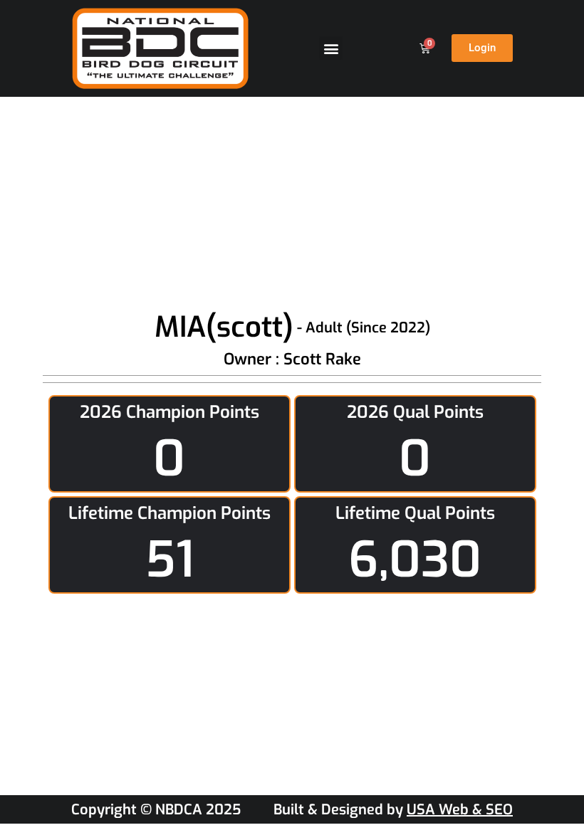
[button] (331, 48)
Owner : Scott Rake (292, 359)
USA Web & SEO (460, 809)
